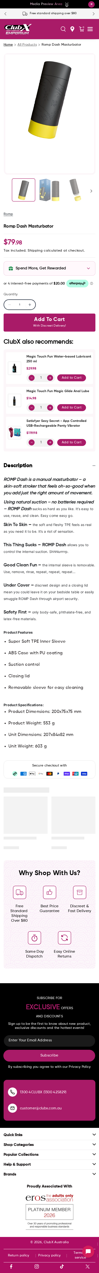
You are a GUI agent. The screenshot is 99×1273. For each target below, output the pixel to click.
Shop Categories (19, 1145)
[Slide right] (91, 191)
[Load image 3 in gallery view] (75, 190)
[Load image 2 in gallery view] (49, 190)
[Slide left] (8, 191)
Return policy (18, 1255)
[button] (63, 29)
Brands (10, 1174)
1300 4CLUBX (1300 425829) (43, 1092)
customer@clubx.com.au (41, 1108)
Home (8, 44)
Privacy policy (49, 1255)
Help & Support (17, 1165)
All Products (27, 44)
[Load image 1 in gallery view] (23, 190)
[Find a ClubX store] (72, 29)
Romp (8, 214)
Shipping (35, 250)
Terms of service (80, 1255)
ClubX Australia (56, 1242)
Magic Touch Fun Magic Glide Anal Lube (57, 391)
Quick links (13, 1135)
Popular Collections (21, 1155)
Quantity (11, 294)
